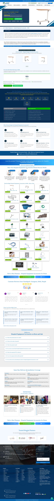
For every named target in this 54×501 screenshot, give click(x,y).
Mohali (17, 477)
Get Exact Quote (8, 85)
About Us (5, 472)
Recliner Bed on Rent (31, 482)
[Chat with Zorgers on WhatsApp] (52, 498)
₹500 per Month (22, 192)
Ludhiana (17, 479)
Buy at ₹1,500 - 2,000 (23, 220)
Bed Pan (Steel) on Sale (12, 209)
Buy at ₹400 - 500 (7, 211)
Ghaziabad (17, 472)
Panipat (23, 472)
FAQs (4, 474)
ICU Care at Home (31, 474)
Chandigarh (23, 477)
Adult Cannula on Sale (19, 267)
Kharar (17, 478)
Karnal (17, 473)
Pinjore (23, 478)
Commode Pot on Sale (27, 209)
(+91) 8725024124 (30, 154)
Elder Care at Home (31, 475)
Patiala (17, 474)
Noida (22, 471)
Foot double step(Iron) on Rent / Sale (42, 190)
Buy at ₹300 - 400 (22, 229)
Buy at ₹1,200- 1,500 (38, 239)
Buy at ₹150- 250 (7, 239)
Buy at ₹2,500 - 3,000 (23, 201)
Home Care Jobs (47, 5)
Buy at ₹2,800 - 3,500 (8, 259)
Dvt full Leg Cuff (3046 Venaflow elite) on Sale (12, 258)
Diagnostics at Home (31, 477)
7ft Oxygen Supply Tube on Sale (12, 237)
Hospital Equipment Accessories (19, 27)
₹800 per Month (7, 191)
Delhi (28, 27)
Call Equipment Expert (9, 18)
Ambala (23, 473)
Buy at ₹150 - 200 (37, 201)
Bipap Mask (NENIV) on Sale (27, 257)
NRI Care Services (32, 5)
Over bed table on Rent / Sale (12, 190)
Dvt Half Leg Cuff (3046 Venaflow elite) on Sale (42, 248)
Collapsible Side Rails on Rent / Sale (12, 200)
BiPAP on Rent (30, 480)
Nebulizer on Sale (27, 237)
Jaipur (17, 476)
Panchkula (23, 476)
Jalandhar (23, 479)
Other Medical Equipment (34, 267)
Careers (5, 475)
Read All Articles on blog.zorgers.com (10, 325)
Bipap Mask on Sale (42, 257)
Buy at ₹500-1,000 (37, 220)
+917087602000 (33, 3)
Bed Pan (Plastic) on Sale (42, 200)
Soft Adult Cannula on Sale (42, 209)
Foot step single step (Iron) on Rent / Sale (27, 190)
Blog (4, 471)
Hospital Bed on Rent (31, 479)
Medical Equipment (17, 5)
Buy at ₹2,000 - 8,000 (38, 259)
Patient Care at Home (31, 476)
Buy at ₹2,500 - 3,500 (23, 259)
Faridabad (17, 471)
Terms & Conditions (6, 476)
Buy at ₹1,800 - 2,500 (23, 239)
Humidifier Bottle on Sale (12, 228)
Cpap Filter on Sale (42, 228)
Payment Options (6, 480)
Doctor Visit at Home (31, 473)
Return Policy (6, 479)
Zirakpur (23, 475)
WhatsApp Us (18, 18)
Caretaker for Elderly (31, 471)
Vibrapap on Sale (27, 247)
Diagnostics (24, 5)
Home (5, 5)
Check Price (29, 269)
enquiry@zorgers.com (9, 458)
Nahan (17, 475)
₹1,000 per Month (37, 191)
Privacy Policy (6, 477)
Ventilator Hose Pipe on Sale (12, 247)
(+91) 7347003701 (10, 496)
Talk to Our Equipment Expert (27, 165)
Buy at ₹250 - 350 (37, 229)
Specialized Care (39, 5)
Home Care (10, 5)
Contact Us (5, 473)
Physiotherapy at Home (31, 472)
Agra (22, 474)
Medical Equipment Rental (32, 478)
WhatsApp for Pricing (18, 85)
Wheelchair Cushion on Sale (27, 200)
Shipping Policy (6, 478)
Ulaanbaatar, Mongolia (18, 481)
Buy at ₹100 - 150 (15, 269)
